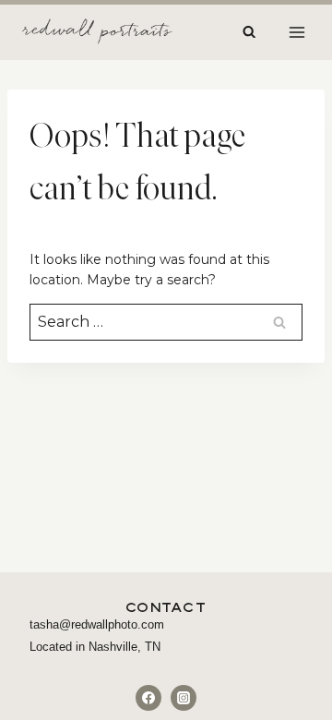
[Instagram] (183, 698)
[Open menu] (296, 32)
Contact (166, 607)
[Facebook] (148, 698)
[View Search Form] (249, 32)
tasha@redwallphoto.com (97, 624)
